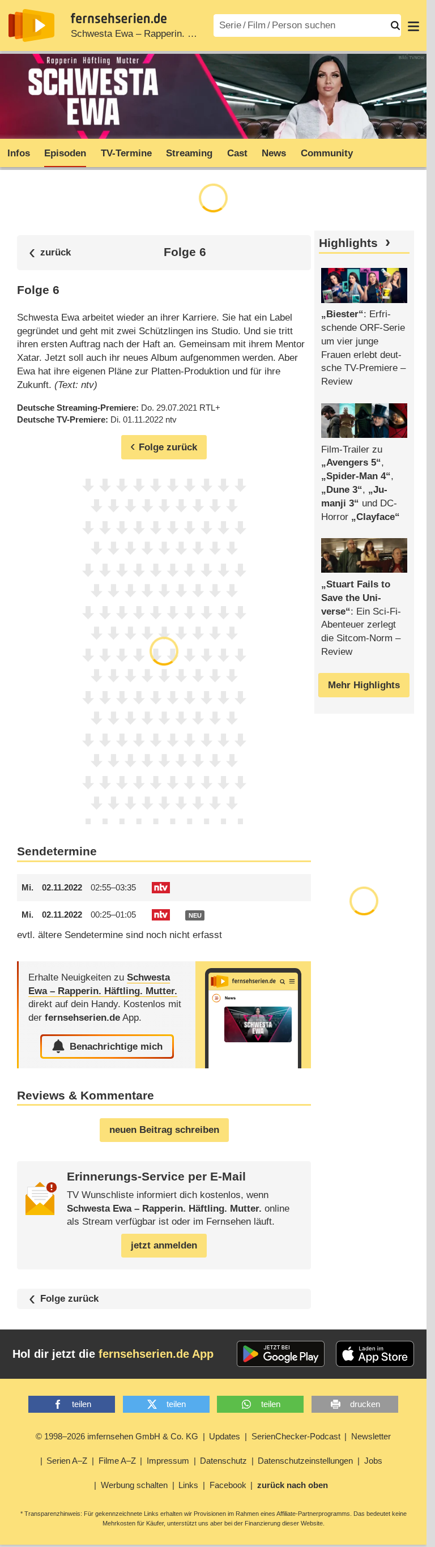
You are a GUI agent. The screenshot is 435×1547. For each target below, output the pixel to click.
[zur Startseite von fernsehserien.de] (31, 25)
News (274, 153)
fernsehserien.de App (156, 1354)
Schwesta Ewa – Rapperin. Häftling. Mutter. (163, 33)
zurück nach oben (292, 1485)
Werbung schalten (134, 1485)
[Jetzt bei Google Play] (281, 1354)
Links (188, 1485)
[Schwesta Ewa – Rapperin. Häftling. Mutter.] (253, 1014)
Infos (18, 153)
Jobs (373, 1460)
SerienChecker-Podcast (295, 1436)
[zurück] (50, 252)
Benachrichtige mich (116, 1046)
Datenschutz (223, 1460)
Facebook (228, 1485)
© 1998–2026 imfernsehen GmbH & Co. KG (117, 1436)
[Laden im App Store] (375, 1354)
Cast (237, 153)
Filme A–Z (117, 1460)
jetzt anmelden (164, 1245)
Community (327, 153)
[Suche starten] (395, 25)
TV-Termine (126, 153)
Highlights (348, 243)
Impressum (168, 1460)
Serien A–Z (66, 1460)
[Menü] (413, 25)
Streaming (189, 153)
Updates (224, 1436)
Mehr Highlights (364, 685)
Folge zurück (69, 1298)
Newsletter (371, 1436)
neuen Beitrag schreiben (164, 1129)
